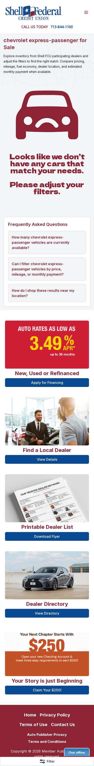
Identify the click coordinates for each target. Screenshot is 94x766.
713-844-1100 (61, 26)
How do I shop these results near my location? (43, 293)
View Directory (47, 613)
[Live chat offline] (77, 752)
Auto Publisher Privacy (47, 734)
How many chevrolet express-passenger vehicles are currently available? (40, 242)
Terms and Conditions (47, 741)
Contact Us (63, 724)
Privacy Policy (55, 715)
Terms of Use (33, 724)
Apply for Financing (47, 382)
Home (30, 715)
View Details (47, 459)
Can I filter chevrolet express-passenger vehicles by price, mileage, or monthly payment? (38, 269)
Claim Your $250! (47, 690)
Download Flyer (47, 536)
